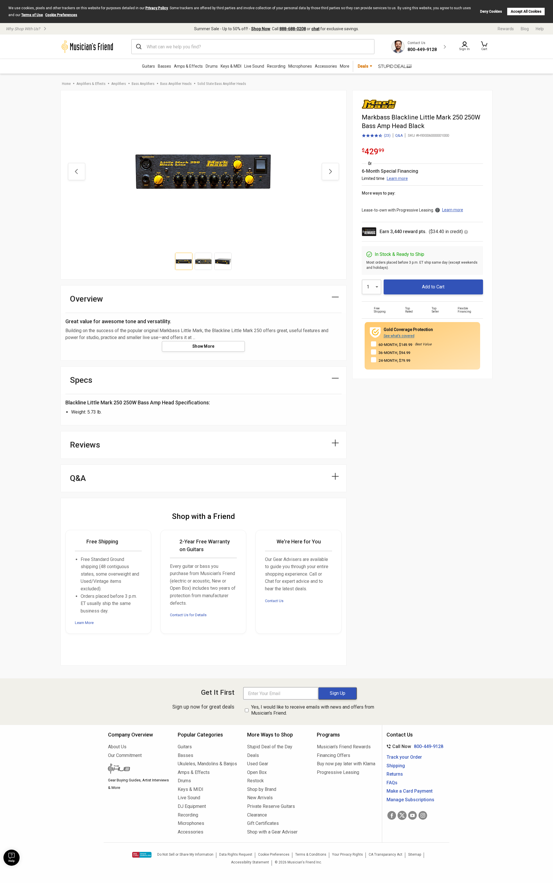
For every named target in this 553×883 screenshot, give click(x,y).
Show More (203, 346)
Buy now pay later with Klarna (346, 763)
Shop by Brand (261, 789)
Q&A (399, 135)
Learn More (84, 623)
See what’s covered (399, 336)
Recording (276, 66)
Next (330, 171)
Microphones (300, 66)
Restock (255, 780)
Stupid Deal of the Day (269, 746)
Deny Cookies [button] (491, 11)
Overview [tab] (86, 299)
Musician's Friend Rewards (344, 746)
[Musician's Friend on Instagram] (423, 815)
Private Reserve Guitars (271, 806)
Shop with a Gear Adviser (272, 832)
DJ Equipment (192, 806)
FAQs (392, 782)
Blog (525, 28)
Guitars (148, 66)
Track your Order (404, 757)
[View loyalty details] (466, 232)
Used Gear (257, 763)
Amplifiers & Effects (90, 83)
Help (540, 28)
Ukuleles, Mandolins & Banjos (207, 763)
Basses (164, 66)
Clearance (257, 815)
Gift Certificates (263, 823)
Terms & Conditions (310, 854)
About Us (117, 746)
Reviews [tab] (85, 445)
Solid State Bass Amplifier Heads (221, 83)
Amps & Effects (188, 66)
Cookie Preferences (61, 15)
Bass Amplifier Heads (176, 83)
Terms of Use (32, 15)
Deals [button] (363, 66)
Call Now (413, 746)
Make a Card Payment (410, 791)
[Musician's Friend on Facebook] (392, 815)
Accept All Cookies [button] (526, 11)
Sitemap (414, 854)
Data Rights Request (235, 854)
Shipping (396, 765)
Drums (212, 66)
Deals (253, 755)
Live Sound (254, 66)
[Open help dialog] (11, 858)
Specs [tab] (81, 380)
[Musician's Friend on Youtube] (412, 815)
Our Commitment (125, 755)
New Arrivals (260, 797)
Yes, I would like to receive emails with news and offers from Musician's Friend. (312, 710)
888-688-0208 (292, 28)
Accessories (326, 66)
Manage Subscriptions (410, 799)
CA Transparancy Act (385, 854)
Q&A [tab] (78, 478)
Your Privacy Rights (347, 854)
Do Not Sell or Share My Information (185, 854)
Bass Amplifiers (143, 83)
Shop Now (260, 28)
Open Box (257, 772)
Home (66, 83)
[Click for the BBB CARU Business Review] (141, 855)
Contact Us (274, 601)
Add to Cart (433, 287)
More (344, 66)
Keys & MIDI (231, 66)
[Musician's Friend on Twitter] (402, 815)
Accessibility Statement (250, 862)
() (376, 135)
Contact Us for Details (188, 615)
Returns (395, 774)
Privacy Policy (156, 8)
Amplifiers (118, 83)
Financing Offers (333, 755)
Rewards (506, 28)
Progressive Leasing (338, 772)
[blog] (138, 769)
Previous (76, 171)
